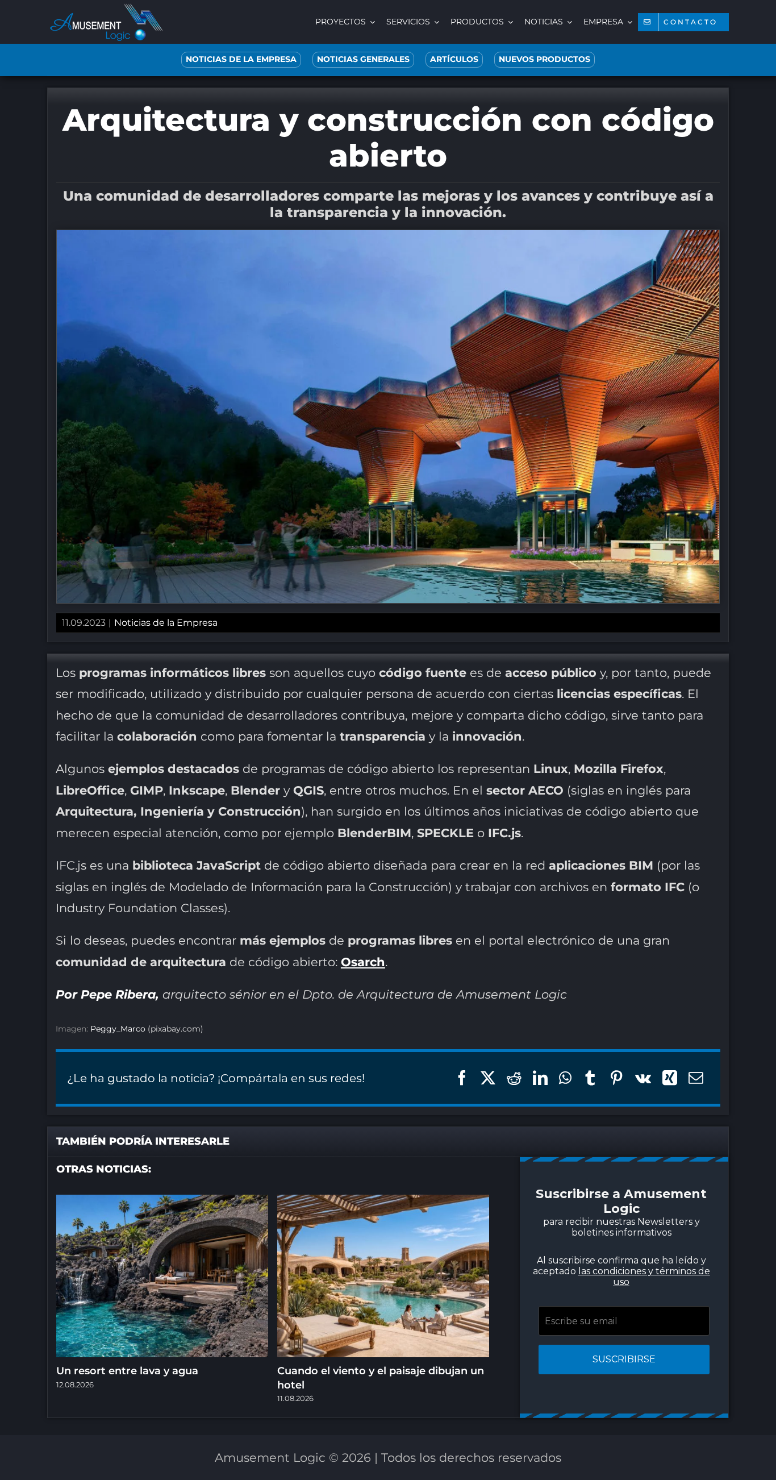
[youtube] (399, 878)
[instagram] (354, 878)
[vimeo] (422, 878)
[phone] (467, 878)
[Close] (591, 600)
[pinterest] (376, 878)
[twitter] (331, 878)
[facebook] (308, 878)
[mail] (444, 878)
